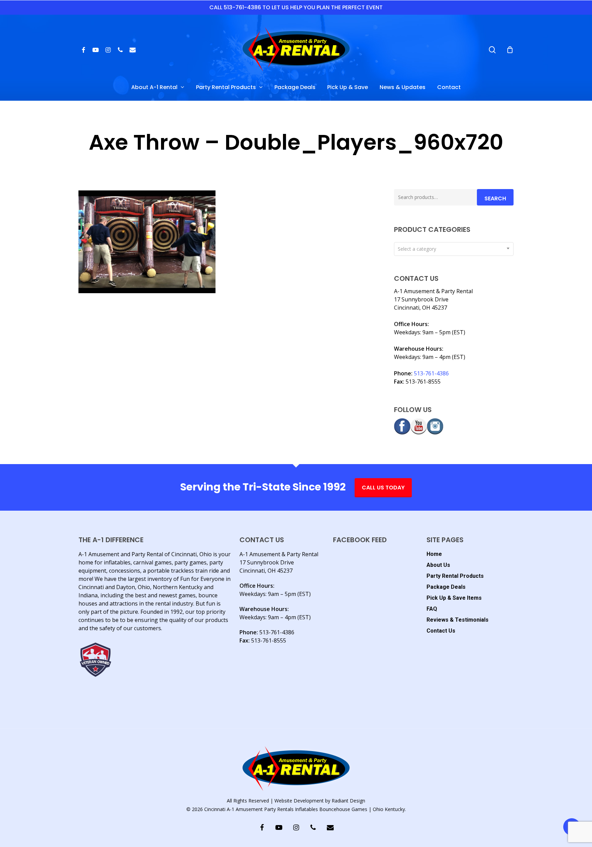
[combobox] (454, 249)
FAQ (432, 609)
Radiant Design (348, 800)
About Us (438, 565)
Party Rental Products (455, 576)
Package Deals (446, 587)
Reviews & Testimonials (458, 619)
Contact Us (441, 630)
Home (434, 554)
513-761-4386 (431, 373)
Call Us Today (383, 487)
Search (495, 198)
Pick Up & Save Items (454, 598)
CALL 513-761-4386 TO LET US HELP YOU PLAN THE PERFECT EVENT (296, 7)
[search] (492, 49)
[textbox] (453, 249)
